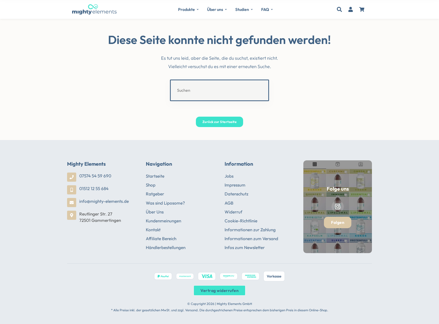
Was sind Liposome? (165, 203)
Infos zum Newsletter (245, 247)
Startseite (155, 176)
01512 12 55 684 (93, 188)
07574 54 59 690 (95, 175)
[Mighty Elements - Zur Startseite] (94, 9)
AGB (229, 203)
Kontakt (153, 229)
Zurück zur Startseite (219, 122)
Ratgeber (155, 193)
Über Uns (155, 211)
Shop (150, 185)
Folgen (337, 222)
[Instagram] (338, 206)
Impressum (235, 185)
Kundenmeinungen (163, 220)
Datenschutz (236, 193)
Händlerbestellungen (165, 247)
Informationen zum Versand (251, 238)
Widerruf (233, 211)
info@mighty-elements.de (104, 201)
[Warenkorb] (362, 9)
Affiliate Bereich (161, 238)
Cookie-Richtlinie (241, 220)
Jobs (229, 176)
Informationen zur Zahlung (250, 229)
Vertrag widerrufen (219, 290)
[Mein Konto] (351, 9)
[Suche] (339, 9)
